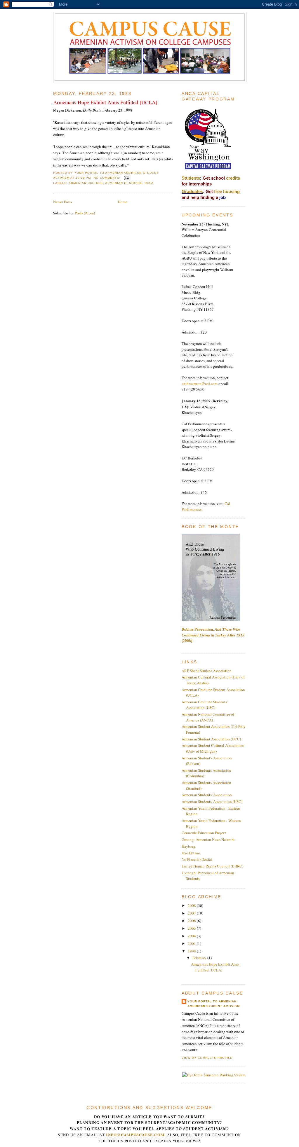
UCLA (149, 183)
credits (233, 178)
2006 (192, 920)
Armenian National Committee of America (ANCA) (208, 717)
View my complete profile (207, 1057)
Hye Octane (191, 853)
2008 (192, 905)
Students (191, 178)
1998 (192, 951)
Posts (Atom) (85, 213)
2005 (192, 928)
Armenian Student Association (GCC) (211, 739)
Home (122, 201)
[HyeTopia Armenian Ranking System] (214, 1074)
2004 (192, 935)
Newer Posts (62, 201)
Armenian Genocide (123, 183)
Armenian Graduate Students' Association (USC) (204, 704)
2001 (192, 943)
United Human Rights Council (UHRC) (212, 866)
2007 (192, 913)
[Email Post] (126, 177)
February (199, 957)
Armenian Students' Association (207, 794)
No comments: (107, 177)
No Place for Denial (197, 859)
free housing (227, 191)
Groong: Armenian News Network (208, 839)
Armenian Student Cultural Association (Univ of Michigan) (213, 748)
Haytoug (188, 846)
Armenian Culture (86, 183)
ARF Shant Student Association (207, 670)
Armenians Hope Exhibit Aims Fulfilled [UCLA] (105, 102)
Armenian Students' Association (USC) (212, 801)
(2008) (213, 635)
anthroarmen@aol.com (200, 383)
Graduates (192, 191)
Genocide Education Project (204, 832)
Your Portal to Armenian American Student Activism (213, 1004)
